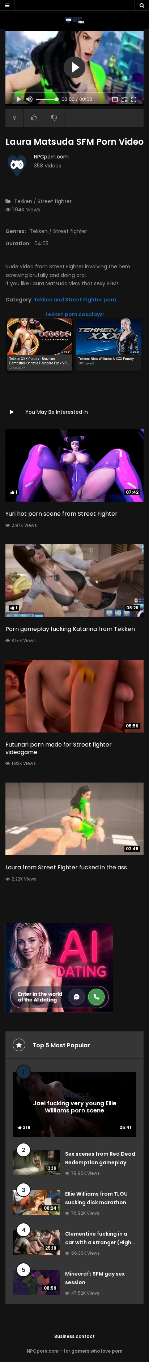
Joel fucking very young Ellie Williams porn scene (74, 1107)
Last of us (74, 1095)
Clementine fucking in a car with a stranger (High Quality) (98, 1242)
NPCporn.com (51, 156)
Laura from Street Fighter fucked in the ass (66, 867)
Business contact (74, 1336)
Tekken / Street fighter (43, 201)
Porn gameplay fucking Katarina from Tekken (70, 629)
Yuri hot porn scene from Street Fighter (61, 514)
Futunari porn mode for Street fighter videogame (58, 748)
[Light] (14, 118)
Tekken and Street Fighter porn (75, 299)
